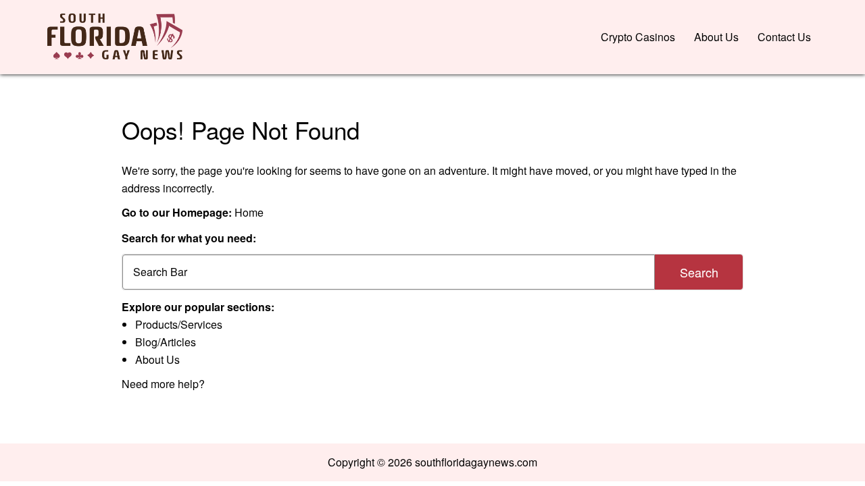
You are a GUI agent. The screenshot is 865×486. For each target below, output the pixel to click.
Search (699, 272)
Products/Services (178, 324)
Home (249, 212)
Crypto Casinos (638, 37)
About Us (716, 37)
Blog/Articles (165, 342)
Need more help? (163, 384)
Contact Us (784, 37)
